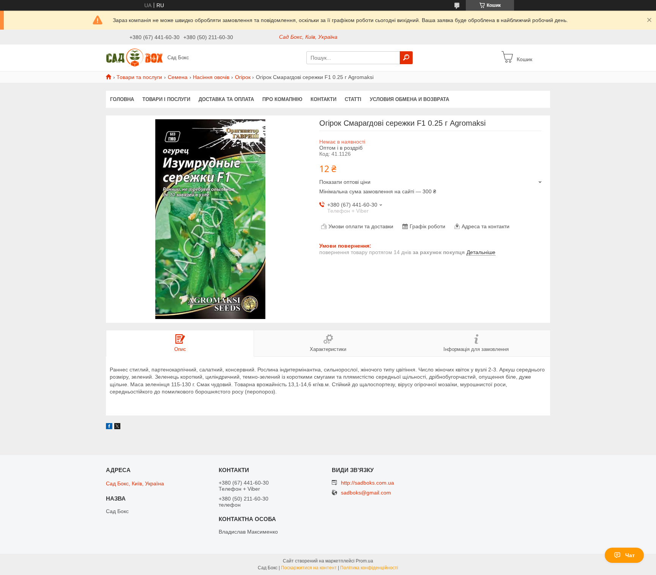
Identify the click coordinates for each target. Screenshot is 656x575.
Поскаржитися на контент (309, 567)
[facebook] (109, 427)
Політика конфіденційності (369, 567)
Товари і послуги (166, 99)
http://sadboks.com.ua (367, 483)
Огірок (243, 77)
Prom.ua (364, 561)
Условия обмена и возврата (409, 99)
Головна (122, 99)
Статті (353, 99)
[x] (117, 427)
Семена (178, 77)
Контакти (323, 99)
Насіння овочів (211, 77)
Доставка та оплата (226, 99)
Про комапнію (282, 99)
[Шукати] (406, 57)
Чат (630, 555)
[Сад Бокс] (134, 57)
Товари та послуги (139, 77)
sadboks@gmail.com (366, 493)
